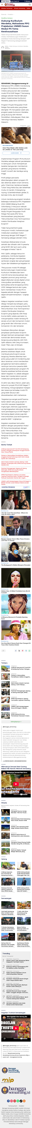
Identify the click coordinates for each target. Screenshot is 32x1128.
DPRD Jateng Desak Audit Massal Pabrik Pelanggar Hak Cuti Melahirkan (23, 873)
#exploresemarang (14, 1053)
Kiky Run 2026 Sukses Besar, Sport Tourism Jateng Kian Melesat (17, 997)
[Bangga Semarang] (9, 4)
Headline (4, 18)
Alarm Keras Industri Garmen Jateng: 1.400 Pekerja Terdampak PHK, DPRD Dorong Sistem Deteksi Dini (16, 463)
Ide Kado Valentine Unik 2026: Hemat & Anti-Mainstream (15, 1003)
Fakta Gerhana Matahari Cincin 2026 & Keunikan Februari (16, 973)
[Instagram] (11, 1101)
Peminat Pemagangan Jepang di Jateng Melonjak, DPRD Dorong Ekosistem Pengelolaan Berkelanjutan (14, 470)
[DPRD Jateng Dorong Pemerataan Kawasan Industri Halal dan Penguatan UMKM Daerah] (5, 715)
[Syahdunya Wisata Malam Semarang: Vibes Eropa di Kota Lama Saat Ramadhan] (24, 937)
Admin (6, 46)
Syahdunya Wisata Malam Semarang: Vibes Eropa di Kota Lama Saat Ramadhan (23, 944)
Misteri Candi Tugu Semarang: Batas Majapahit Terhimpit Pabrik (17, 961)
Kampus (10, 18)
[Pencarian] (30, 4)
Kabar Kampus (13, 46)
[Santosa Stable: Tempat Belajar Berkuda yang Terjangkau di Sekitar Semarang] (5, 851)
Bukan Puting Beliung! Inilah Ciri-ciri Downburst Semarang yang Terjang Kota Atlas (23, 928)
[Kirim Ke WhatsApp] (29, 650)
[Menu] (2, 4)
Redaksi (21, 1106)
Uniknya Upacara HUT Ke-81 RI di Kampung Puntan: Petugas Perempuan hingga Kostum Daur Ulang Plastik (15, 450)
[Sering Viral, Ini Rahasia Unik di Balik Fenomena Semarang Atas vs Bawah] (8, 937)
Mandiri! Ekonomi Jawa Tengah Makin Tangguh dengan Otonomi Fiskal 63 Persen (17, 991)
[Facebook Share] (16, 650)
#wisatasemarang (9, 1055)
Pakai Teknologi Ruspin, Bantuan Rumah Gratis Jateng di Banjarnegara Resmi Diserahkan (16, 985)
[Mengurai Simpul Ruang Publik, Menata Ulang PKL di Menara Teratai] (5, 843)
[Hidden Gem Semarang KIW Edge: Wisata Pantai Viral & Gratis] (5, 828)
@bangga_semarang (9, 727)
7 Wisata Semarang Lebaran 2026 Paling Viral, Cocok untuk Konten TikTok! (7, 928)
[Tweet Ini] (19, 650)
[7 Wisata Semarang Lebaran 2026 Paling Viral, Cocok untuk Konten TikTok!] (8, 921)
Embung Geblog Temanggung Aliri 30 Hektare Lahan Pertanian (17, 967)
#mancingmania (20, 1055)
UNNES (7, 47)
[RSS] (24, 1101)
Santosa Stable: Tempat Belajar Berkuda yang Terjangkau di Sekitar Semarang (18, 850)
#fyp (27, 1055)
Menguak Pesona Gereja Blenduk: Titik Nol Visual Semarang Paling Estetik (19, 811)
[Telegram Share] (26, 650)
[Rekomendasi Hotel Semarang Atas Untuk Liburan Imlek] (5, 820)
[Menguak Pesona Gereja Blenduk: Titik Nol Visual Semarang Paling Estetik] (5, 812)
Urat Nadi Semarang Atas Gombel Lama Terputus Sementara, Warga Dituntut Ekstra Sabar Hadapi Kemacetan (7, 913)
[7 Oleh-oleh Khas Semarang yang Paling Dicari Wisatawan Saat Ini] (24, 905)
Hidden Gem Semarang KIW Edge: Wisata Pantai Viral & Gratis (20, 827)
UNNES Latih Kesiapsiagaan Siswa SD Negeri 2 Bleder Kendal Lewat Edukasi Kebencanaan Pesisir (16, 483)
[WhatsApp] (17, 1101)
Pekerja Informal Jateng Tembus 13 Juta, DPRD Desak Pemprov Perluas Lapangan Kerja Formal (7, 889)
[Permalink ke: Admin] (2, 47)
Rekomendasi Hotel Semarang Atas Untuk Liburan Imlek (20, 819)
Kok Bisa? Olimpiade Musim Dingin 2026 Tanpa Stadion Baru (17, 979)
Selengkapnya (15, 721)
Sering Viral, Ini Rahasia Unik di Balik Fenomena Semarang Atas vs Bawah (8, 944)
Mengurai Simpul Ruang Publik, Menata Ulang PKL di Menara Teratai (21, 843)
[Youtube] (14, 1101)
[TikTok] (21, 1101)
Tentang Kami (12, 1106)
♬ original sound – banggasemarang (14, 761)
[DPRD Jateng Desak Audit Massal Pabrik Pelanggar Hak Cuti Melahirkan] (24, 866)
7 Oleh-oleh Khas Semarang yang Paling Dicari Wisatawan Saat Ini (23, 913)
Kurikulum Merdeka (23, 46)
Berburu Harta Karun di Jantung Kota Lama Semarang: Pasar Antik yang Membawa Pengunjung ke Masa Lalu (20, 835)
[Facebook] (8, 1101)
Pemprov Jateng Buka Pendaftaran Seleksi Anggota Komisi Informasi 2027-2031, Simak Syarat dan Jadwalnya (15, 457)
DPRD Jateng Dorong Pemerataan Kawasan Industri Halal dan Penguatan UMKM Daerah (20, 715)
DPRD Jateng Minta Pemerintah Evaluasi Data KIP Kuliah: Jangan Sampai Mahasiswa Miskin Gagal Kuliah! (23, 889)
